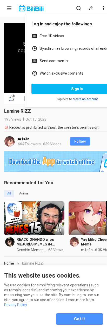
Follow (80, 141)
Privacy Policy (15, 305)
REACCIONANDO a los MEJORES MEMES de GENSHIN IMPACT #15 (36, 242)
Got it (79, 318)
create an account (85, 99)
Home (9, 263)
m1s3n (23, 139)
